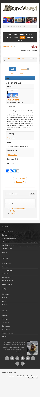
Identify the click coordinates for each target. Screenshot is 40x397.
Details (12, 69)
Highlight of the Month (9, 238)
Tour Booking (6, 277)
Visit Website (13, 99)
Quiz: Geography (7, 270)
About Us (5, 316)
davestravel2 (11, 138)
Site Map (12, 211)
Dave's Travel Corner (20, 10)
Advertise (5, 319)
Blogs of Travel (20, 58)
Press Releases (7, 249)
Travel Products (7, 284)
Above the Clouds (8, 231)
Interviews (5, 242)
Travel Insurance (7, 281)
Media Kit (5, 336)
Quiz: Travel (6, 274)
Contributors (6, 326)
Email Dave (6, 329)
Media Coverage (7, 333)
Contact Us (5, 322)
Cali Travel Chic (12, 155)
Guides (4, 235)
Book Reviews (7, 263)
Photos (4, 304)
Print (12, 73)
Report (21, 73)
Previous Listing (20, 178)
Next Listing (19, 182)
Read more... (20, 352)
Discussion (24, 69)
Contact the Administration (17, 209)
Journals (5, 245)
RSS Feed (13, 213)
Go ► (33, 193)
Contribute (5, 294)
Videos (4, 252)
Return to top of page (9, 373)
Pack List (5, 267)
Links (8, 58)
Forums (4, 297)
